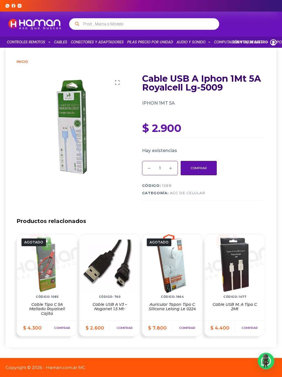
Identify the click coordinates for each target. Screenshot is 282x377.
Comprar (199, 168)
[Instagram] (19, 6)
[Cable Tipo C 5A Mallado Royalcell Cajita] (47, 264)
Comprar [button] (124, 328)
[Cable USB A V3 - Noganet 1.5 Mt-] (109, 264)
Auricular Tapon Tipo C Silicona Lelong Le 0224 (172, 307)
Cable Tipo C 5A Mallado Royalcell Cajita (47, 309)
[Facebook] (13, 6)
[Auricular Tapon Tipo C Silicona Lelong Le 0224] (172, 264)
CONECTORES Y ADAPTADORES (97, 42)
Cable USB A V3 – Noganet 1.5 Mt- (110, 307)
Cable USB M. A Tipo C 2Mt (235, 307)
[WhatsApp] (7, 6)
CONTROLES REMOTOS (26, 42)
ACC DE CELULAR (187, 193)
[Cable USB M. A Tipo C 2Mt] (235, 264)
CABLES (60, 42)
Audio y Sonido (191, 42)
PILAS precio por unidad (150, 42)
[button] (266, 361)
